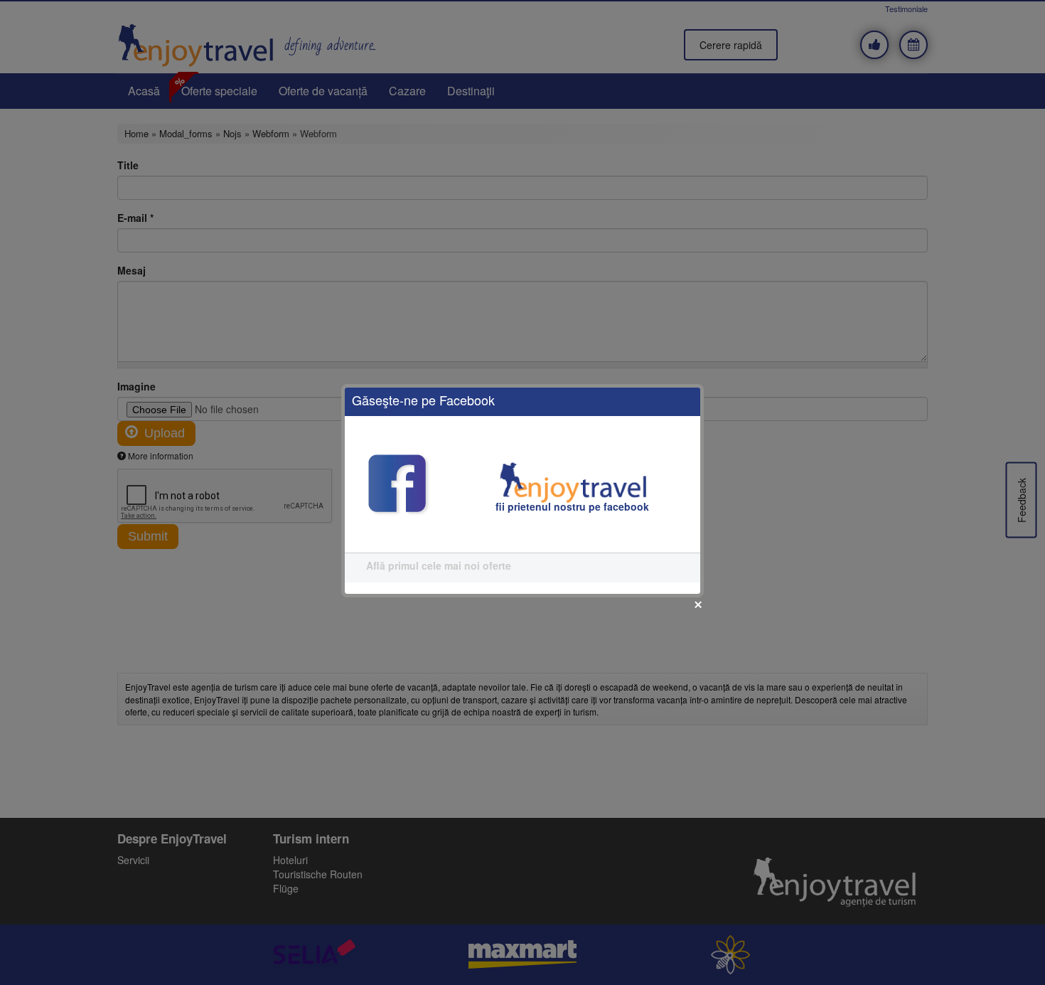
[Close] (698, 604)
